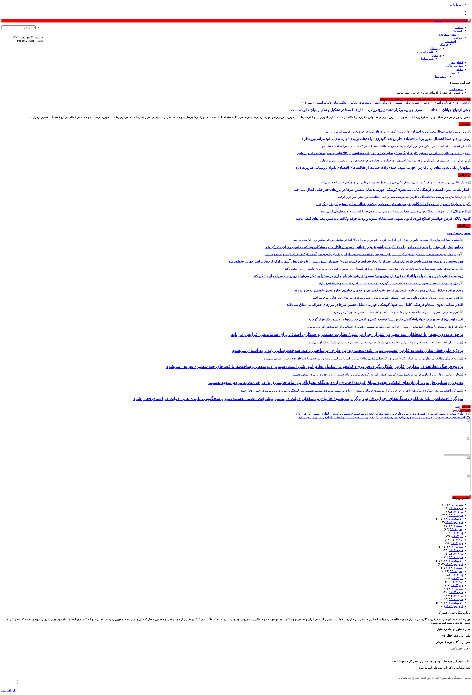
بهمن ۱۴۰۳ (456, 571)
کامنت (451, 233)
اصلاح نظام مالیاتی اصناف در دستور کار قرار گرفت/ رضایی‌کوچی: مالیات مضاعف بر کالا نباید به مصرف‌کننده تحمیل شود (384, 153)
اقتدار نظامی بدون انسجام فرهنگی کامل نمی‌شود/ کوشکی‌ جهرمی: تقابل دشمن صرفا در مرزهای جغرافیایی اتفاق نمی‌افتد (382, 190)
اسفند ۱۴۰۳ (456, 567)
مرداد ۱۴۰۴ (456, 550)
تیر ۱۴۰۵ (457, 511)
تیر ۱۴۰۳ (457, 595)
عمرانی (458, 37)
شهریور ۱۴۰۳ (455, 588)
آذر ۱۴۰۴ (457, 536)
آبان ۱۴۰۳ (457, 581)
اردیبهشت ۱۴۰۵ (453, 518)
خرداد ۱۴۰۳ (456, 599)
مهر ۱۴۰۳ (457, 585)
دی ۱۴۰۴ (457, 532)
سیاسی (458, 27)
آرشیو (458, 406)
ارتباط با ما (456, 4)
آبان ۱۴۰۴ (457, 539)
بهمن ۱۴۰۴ (456, 529)
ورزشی (436, 55)
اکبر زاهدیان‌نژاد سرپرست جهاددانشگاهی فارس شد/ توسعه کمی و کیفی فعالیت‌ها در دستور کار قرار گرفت (393, 204)
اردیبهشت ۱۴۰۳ (453, 602)
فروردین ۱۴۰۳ (454, 606)
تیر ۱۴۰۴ (457, 553)
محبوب (466, 233)
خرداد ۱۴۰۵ (456, 515)
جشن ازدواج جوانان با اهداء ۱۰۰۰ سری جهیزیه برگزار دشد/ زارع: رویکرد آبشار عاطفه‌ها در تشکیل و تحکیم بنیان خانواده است (381, 110)
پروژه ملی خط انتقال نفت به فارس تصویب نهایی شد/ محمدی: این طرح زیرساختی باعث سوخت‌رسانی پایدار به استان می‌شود (347, 350)
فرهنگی (443, 44)
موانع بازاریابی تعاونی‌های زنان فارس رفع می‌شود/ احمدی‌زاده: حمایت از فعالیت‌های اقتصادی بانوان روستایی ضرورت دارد (383, 167)
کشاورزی (457, 62)
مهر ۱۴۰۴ (457, 543)
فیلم (453, 72)
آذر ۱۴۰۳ (457, 578)
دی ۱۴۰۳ (457, 574)
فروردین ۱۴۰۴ (454, 564)
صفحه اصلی (455, 89)
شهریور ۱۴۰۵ (455, 504)
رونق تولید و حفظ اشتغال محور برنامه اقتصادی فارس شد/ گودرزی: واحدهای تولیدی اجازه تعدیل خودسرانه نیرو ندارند (386, 139)
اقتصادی (458, 30)
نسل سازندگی (454, 65)
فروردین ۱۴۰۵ (454, 522)
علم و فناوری (425, 51)
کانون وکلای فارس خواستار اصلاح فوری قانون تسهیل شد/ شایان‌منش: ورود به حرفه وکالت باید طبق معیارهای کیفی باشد (383, 218)
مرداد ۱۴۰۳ (456, 592)
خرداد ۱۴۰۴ (456, 557)
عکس (459, 69)
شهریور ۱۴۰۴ (455, 546)
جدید (458, 233)
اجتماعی (450, 41)
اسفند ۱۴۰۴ (456, 525)
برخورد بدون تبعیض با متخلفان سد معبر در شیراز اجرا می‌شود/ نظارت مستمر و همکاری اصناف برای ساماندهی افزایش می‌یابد (347, 334)
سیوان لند (441, 677)
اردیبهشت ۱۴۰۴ (453, 560)
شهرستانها (427, 58)
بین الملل (435, 48)
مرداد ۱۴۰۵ (456, 508)
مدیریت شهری (447, 34)
